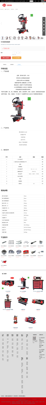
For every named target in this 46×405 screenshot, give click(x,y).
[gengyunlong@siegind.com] (43, 27)
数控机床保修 (27, 368)
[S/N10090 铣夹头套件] (11, 242)
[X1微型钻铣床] (15, 319)
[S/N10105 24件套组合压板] (11, 252)
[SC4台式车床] (8, 283)
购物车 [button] (43, 1)
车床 (8, 339)
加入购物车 (6, 57)
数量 (1, 52)
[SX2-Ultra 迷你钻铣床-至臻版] (8, 301)
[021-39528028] (43, 18)
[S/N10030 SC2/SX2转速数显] (41, 252)
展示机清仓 (8, 352)
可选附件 (19, 64)
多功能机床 (8, 346)
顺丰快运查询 (22, 391)
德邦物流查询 (22, 376)
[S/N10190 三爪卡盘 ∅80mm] (41, 242)
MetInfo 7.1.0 (39, 399)
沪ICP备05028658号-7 (29, 399)
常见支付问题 (27, 352)
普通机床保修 (27, 363)
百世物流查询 (22, 381)
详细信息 (4, 64)
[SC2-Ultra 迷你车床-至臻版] (38, 283)
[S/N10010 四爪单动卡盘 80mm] (4, 252)
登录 (35, 1)
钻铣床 (16, 9)
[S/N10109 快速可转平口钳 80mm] (4, 262)
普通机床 (12, 9)
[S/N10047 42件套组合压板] (26, 252)
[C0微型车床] (23, 301)
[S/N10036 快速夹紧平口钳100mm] (33, 252)
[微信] (43, 21)
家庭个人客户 (22, 348)
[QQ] (43, 24)
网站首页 (7, 9)
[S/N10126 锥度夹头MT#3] (4, 242)
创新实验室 (17, 344)
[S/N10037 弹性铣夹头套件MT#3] (19, 242)
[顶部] (43, 34)
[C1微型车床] (38, 301)
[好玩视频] (43, 31)
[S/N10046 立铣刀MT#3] (33, 242)
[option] (23, 24)
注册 (38, 1)
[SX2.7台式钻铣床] (23, 283)
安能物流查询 (22, 386)
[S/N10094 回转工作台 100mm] (19, 252)
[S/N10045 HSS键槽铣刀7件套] (26, 242)
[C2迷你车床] (31, 319)
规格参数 (12, 64)
